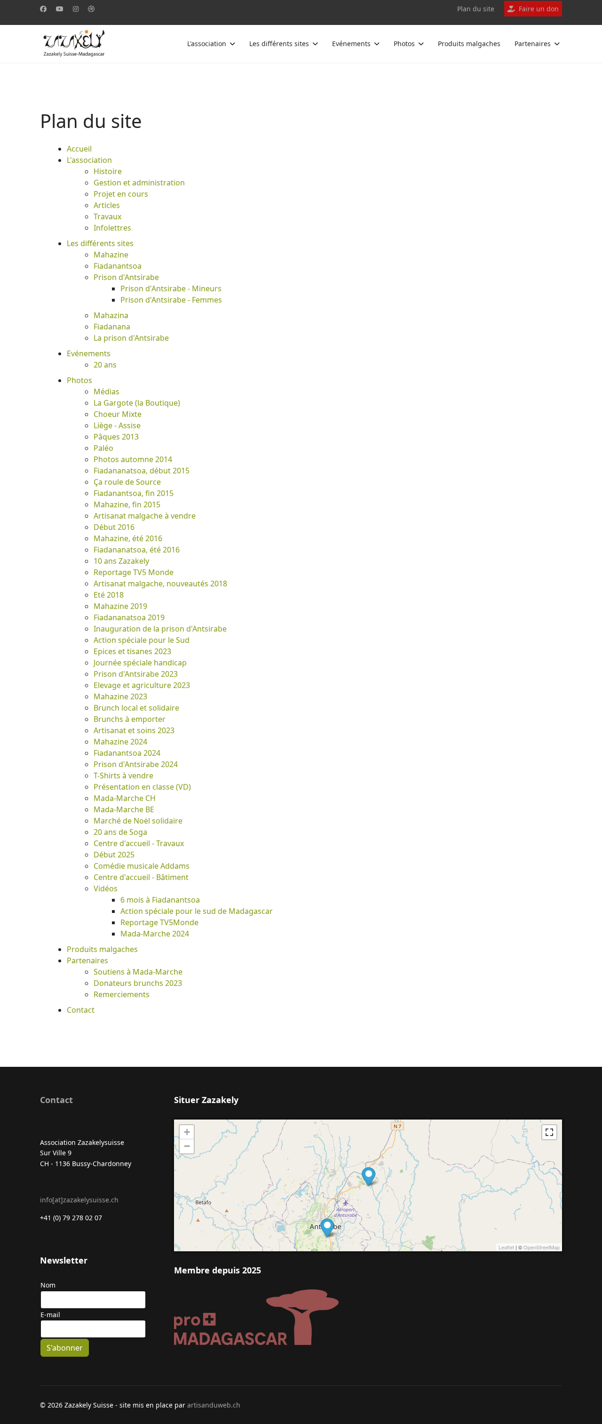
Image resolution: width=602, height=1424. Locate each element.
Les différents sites (279, 43)
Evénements (351, 43)
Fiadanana (112, 326)
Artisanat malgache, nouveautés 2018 (160, 583)
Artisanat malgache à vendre (145, 516)
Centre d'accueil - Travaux (139, 843)
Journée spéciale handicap (140, 662)
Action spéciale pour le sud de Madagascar (196, 911)
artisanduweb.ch (213, 1404)
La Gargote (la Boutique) (137, 403)
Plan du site (475, 8)
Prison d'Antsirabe (126, 277)
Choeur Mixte (118, 414)
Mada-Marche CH (125, 798)
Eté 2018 (109, 595)
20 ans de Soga (120, 832)
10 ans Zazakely (121, 561)
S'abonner (65, 1348)
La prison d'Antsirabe (131, 338)
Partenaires (533, 43)
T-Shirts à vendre (123, 775)
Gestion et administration (139, 182)
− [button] (187, 1146)
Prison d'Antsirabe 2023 (136, 674)
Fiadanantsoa (118, 266)
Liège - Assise (117, 425)
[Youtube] (59, 8)
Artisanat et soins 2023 (134, 730)
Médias (106, 391)
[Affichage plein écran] (549, 1132)
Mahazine (111, 254)
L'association (206, 43)
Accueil (79, 149)
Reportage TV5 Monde (134, 572)
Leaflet (506, 1247)
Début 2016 (114, 527)
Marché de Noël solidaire (138, 821)
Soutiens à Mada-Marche (138, 972)
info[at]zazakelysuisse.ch (79, 1199)
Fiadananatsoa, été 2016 (137, 549)
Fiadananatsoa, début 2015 (142, 470)
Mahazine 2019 (120, 606)
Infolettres (112, 228)
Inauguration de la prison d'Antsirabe (160, 629)
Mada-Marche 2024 (154, 933)
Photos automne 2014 (133, 459)
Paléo (103, 448)
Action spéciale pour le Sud (142, 640)
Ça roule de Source (127, 482)
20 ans (105, 365)
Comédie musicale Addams (142, 866)
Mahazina (111, 315)
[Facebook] (43, 8)
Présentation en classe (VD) (142, 787)
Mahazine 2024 (120, 741)
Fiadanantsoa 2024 (127, 753)
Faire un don (539, 8)
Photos (404, 43)
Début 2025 (114, 854)
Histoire (108, 171)
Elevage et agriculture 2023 (142, 685)
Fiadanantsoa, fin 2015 (134, 493)
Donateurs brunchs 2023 (138, 983)
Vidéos (106, 888)
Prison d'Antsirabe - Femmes (171, 300)
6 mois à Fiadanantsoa (160, 900)
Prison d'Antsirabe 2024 (136, 764)
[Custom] (91, 8)
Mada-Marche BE (124, 809)
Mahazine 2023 (120, 696)
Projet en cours (121, 194)
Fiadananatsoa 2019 (129, 617)
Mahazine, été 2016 (128, 538)
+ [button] (187, 1132)
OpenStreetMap (541, 1247)
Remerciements (122, 994)
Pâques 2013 (116, 437)
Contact (81, 1010)
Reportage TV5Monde (159, 922)
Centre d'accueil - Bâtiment (141, 877)
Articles (107, 205)
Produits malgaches (469, 43)
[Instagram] (76, 8)
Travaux (107, 216)
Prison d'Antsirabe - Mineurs (171, 288)
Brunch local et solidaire (136, 708)
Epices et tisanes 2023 (132, 651)
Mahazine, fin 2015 (127, 504)
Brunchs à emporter (130, 719)
